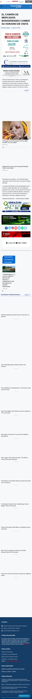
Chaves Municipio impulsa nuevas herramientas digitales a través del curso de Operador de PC (15, 644)
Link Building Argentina (12, 617)
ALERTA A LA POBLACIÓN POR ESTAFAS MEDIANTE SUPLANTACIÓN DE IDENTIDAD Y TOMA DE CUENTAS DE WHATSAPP (16, 636)
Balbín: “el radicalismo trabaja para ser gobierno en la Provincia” (16, 640)
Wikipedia (26, 600)
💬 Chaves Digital (24, 695)
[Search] (30, 6)
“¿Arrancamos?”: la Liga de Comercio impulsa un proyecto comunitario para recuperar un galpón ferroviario (14, 648)
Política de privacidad (8, 591)
